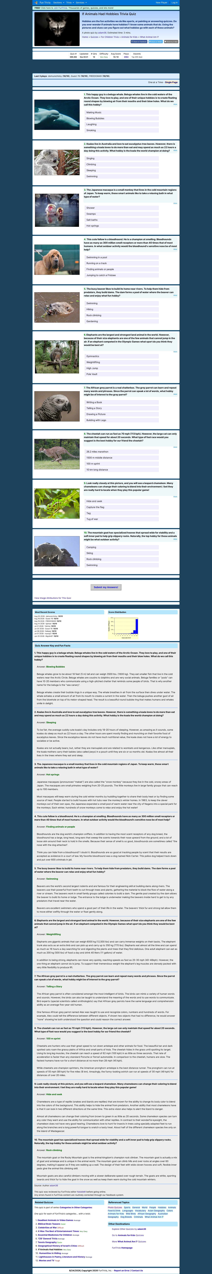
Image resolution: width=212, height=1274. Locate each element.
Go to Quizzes (128, 1235)
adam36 (102, 32)
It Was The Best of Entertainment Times (58, 1231)
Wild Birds (131, 1213)
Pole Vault (91, 374)
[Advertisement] (106, 66)
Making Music (93, 112)
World (144, 1207)
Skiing (89, 553)
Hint (175, 104)
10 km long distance (97, 469)
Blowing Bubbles (95, 118)
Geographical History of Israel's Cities (57, 1246)
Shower (90, 207)
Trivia (69, 2)
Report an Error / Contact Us (128, 1270)
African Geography (147, 1213)
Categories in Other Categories (76, 1207)
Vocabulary (140, 1210)
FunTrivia (122, 1248)
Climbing (91, 164)
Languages (127, 1210)
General (136, 1207)
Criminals (138, 1217)
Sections (57, 2)
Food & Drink (114, 1210)
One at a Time (155, 82)
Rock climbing (93, 315)
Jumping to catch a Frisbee (101, 275)
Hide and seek (94, 501)
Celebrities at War (47, 1227)
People (152, 1207)
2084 (126, 57)
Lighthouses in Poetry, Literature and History (62, 1257)
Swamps (91, 213)
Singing (90, 158)
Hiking (89, 309)
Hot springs (92, 225)
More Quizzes (129, 1241)
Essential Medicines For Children (55, 1235)
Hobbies (162, 1207)
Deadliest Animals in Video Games (55, 1220)
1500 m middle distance (99, 457)
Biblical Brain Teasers (49, 1224)
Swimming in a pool (96, 257)
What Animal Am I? (154, 1217)
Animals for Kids (116, 1213)
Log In (175, 2)
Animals (172, 1207)
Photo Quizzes (115, 1207)
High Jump (92, 368)
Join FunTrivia (60, 8)
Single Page (171, 82)
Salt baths (92, 219)
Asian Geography (156, 1210)
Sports (127, 1207)
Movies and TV (46, 1260)
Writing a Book (94, 402)
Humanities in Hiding (50, 1253)
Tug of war (92, 519)
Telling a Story (94, 408)
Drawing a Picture (96, 414)
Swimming (91, 176)
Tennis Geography (47, 1242)
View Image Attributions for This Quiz (52, 598)
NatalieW (81, 1192)
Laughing (91, 124)
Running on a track (96, 263)
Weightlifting (93, 362)
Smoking (91, 130)
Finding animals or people (100, 269)
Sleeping (91, 170)
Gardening (92, 321)
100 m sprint (93, 463)
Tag (88, 513)
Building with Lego (96, 420)
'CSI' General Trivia (47, 1238)
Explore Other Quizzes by (129, 1229)
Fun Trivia (44, 2)
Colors (170, 1210)
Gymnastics (92, 356)
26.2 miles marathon (97, 451)
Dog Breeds (126, 1217)
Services (80, 2)
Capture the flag (95, 507)
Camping (91, 547)
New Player (161, 2)
